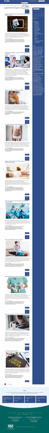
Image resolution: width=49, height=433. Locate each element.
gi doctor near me (36, 84)
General (36, 35)
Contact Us (47, 5)
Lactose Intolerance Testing (38, 87)
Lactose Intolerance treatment (39, 90)
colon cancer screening (21, 39)
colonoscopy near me (37, 64)
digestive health (22, 338)
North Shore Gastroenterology (18, 266)
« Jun (34, 19)
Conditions (7, 5)
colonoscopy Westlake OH (35, 65)
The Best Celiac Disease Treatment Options (16, 124)
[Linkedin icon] (8, 1)
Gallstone (36, 31)
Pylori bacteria (37, 42)
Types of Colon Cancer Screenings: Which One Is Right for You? (17, 14)
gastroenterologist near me (14, 41)
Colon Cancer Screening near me (10, 302)
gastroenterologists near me (9, 113)
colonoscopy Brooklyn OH (39, 62)
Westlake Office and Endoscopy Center (15, 417)
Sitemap (31, 414)
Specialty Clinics (15, 6)
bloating (10, 338)
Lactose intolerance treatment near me (15, 340)
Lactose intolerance (11, 337)
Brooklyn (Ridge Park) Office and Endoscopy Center (34, 417)
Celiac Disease (10, 147)
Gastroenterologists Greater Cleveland (19, 79)
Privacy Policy (19, 414)
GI (13, 113)
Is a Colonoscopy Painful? (11, 351)
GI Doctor (36, 37)
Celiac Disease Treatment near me (13, 149)
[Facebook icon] (4, 1)
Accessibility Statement (25, 414)
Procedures (12, 5)
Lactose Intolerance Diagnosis (40, 85)
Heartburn (36, 38)
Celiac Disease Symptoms (19, 111)
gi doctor (14, 265)
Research (18, 5)
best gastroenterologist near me (13, 39)
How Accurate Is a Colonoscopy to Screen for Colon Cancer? (16, 201)
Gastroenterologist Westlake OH (9, 79)
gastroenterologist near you (20, 78)
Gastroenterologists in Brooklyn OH (19, 188)
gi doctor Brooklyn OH (19, 265)
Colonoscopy (10, 225)
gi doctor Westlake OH (11, 266)
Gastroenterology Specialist (37, 82)
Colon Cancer (10, 38)
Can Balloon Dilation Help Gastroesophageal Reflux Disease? (41, 398)
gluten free (15, 113)
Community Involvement (41, 5)
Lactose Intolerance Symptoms (37, 86)
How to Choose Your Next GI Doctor (14, 239)
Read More (27, 46)
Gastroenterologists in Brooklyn (13, 228)
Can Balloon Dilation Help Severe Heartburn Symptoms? (29, 398)
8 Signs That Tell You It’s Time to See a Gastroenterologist (15, 162)
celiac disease (10, 148)
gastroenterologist (7, 41)
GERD (41, 83)
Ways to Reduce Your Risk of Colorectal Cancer (17, 276)
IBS (35, 39)
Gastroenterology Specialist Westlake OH (37, 83)
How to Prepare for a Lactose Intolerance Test (16, 314)
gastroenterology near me (38, 81)
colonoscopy (35, 62)
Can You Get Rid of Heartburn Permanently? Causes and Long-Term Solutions (7, 398)
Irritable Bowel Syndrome (39, 40)
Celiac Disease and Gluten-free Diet (14, 90)
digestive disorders (15, 112)
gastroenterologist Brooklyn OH (18, 187)
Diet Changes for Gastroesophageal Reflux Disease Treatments (18, 398)
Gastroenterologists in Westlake (19, 264)
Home (8, 412)
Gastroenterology (10, 76)
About (11, 412)
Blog (24, 390)
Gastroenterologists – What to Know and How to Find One (17, 53)
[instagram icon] (7, 1)
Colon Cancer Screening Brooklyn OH (10, 40)
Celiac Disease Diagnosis (12, 111)
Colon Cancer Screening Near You (19, 40)
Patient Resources (34, 5)
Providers (4, 5)
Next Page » (10, 384)
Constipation (13, 338)
